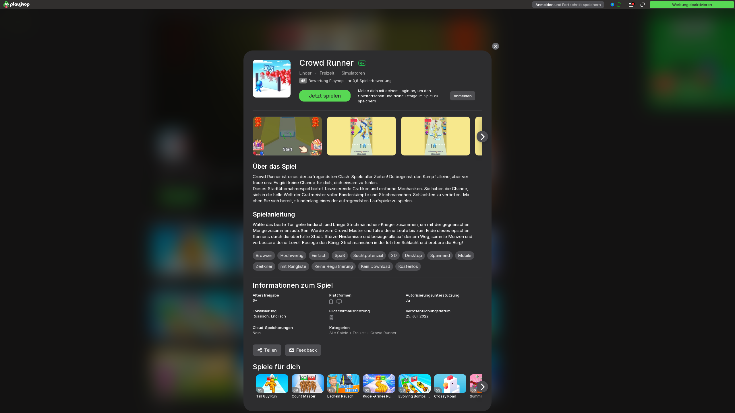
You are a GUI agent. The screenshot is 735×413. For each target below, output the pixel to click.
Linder (305, 73)
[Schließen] (495, 46)
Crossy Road (445, 396)
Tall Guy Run (266, 396)
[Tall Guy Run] (272, 383)
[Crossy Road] (450, 383)
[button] (616, 4)
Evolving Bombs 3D (415, 396)
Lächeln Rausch (340, 396)
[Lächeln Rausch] (343, 383)
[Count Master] (308, 383)
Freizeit (359, 332)
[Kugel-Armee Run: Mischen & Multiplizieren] (379, 383)
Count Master (304, 396)
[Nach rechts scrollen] (482, 136)
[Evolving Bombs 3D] (415, 383)
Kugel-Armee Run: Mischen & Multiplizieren (379, 396)
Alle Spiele (338, 332)
